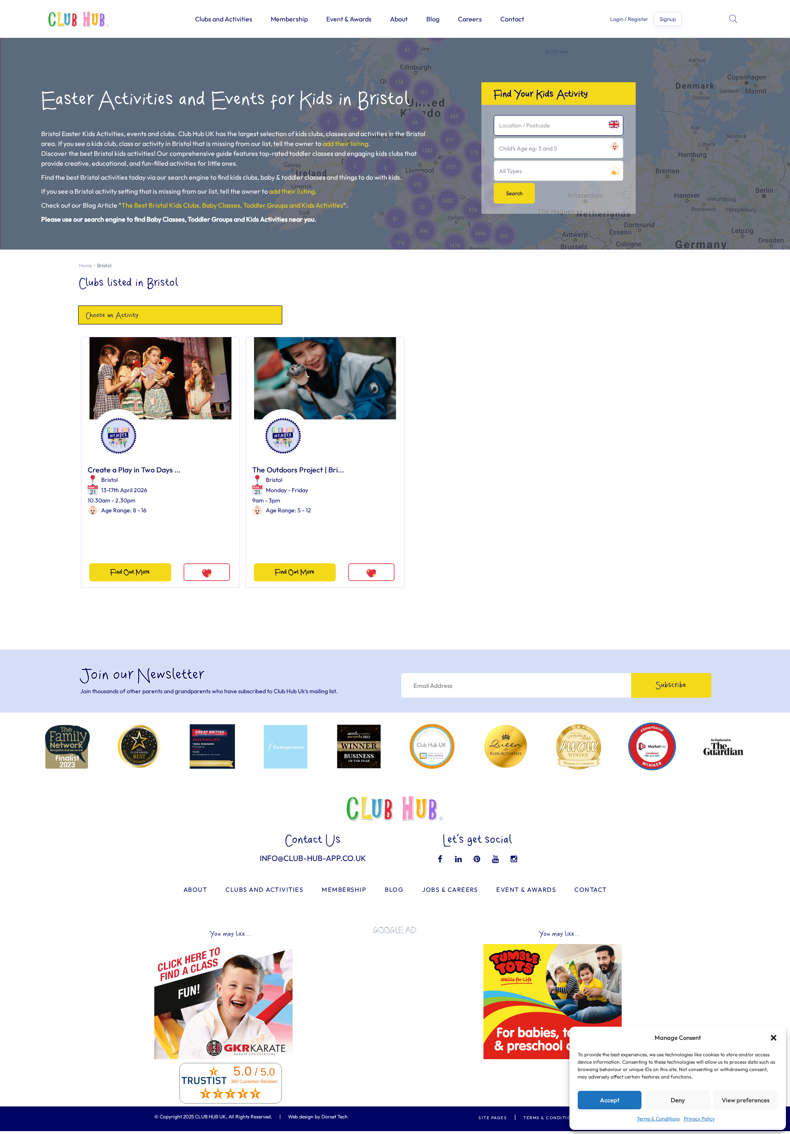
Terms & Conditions (658, 1118)
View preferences (745, 1100)
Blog (432, 19)
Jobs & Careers (450, 889)
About (399, 19)
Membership (289, 19)
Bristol (109, 480)
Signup (668, 19)
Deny (678, 1100)
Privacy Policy (699, 1118)
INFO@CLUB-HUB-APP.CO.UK (313, 858)
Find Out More (130, 572)
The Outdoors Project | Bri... (298, 469)
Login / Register (629, 19)
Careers (470, 19)
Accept (610, 1100)
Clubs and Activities (223, 19)
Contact (512, 19)
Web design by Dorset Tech (318, 1116)
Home (85, 265)
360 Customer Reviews (254, 1081)
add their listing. (293, 191)
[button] (773, 1038)
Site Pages (493, 1117)
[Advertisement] (395, 998)
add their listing (345, 143)
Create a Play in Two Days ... (134, 469)
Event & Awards (349, 19)
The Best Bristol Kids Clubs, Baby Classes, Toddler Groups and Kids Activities (232, 205)
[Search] (734, 19)
